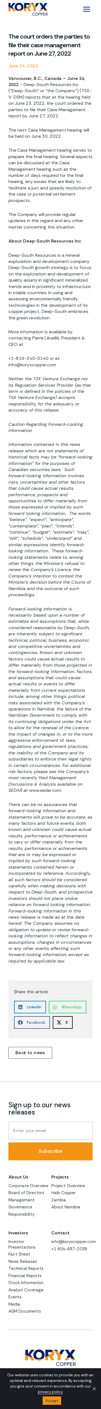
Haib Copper (63, 1193)
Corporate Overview (28, 1186)
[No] (94, 1388)
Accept (52, 1400)
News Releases (22, 1261)
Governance (20, 1207)
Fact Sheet (19, 1254)
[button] (30, 1007)
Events (15, 1297)
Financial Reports (25, 1276)
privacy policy (50, 1391)
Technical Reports (25, 1268)
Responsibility (21, 1214)
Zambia (58, 1200)
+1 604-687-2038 (69, 1249)
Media (14, 1304)
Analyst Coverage (25, 1290)
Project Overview (68, 1186)
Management (21, 1200)
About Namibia (65, 1207)
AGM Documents (24, 1311)
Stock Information (25, 1283)
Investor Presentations (22, 1244)
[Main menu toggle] (86, 9)
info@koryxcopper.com (73, 1241)
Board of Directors (26, 1193)
